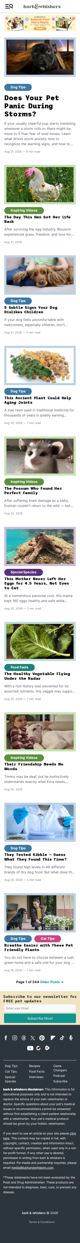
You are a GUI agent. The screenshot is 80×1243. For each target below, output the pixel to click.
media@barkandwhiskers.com (32, 1167)
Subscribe (60, 1081)
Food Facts (19, 667)
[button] (9, 6)
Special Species (23, 572)
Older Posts (52, 982)
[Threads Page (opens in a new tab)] (25, 1038)
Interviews (36, 1077)
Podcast (59, 1075)
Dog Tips (18, 87)
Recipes (34, 1066)
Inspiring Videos (24, 210)
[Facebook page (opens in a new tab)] (7, 1038)
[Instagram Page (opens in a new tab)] (16, 1038)
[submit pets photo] (40, 23)
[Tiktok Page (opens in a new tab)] (64, 1037)
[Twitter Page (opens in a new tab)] (34, 1037)
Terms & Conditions (42, 1222)
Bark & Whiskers (34, 1213)
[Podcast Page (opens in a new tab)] (72, 1037)
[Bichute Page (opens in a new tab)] (40, 1048)
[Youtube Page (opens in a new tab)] (31, 1048)
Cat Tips (47, 938)
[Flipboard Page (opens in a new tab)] (55, 1038)
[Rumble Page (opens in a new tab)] (49, 1048)
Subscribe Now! (40, 1018)
